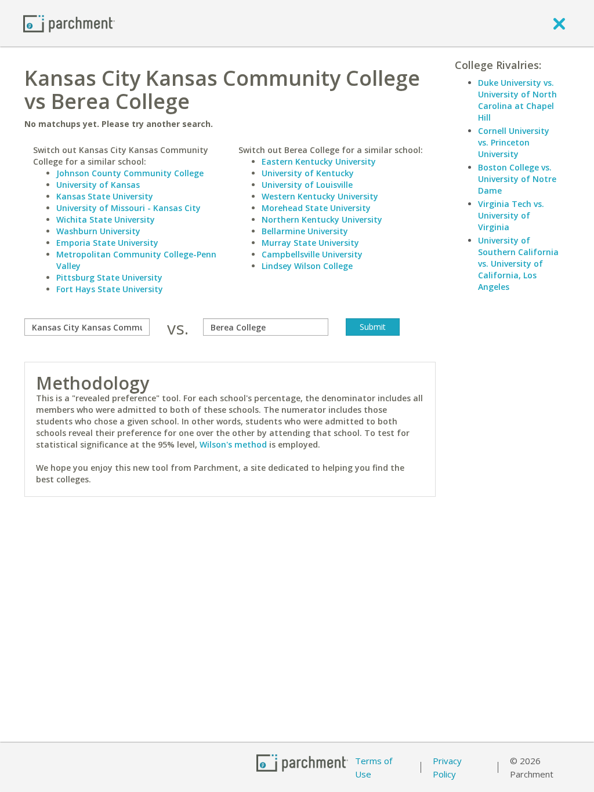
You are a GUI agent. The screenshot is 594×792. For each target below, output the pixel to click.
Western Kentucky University (320, 196)
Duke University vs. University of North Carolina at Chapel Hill (517, 100)
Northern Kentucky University (322, 219)
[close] (559, 23)
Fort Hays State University (109, 289)
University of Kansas (98, 184)
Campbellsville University (312, 254)
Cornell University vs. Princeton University (513, 142)
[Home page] (69, 22)
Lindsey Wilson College (307, 265)
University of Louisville (307, 184)
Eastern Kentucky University (319, 161)
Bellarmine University (305, 231)
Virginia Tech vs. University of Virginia (511, 215)
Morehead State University (316, 207)
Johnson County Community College (130, 173)
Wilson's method (233, 444)
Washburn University (98, 231)
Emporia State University (107, 242)
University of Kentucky (308, 173)
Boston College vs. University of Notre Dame (517, 179)
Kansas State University (104, 196)
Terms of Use (373, 767)
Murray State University (310, 242)
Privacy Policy (447, 767)
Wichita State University (105, 219)
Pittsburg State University (109, 277)
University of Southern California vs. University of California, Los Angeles (518, 263)
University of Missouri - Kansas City (128, 207)
